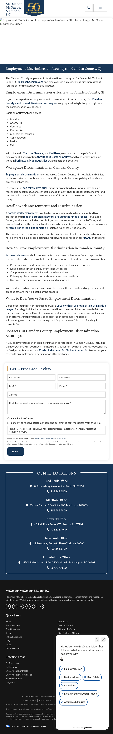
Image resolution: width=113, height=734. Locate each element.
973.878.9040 (59, 529)
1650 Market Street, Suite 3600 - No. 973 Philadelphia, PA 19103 (58, 562)
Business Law (12, 663)
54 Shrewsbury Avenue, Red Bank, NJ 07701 (58, 486)
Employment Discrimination (19, 674)
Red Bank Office (56, 481)
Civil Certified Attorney (69, 633)
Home (8, 621)
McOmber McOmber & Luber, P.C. (14, 9)
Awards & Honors (66, 625)
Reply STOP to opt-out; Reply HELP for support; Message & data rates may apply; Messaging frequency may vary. (52, 430)
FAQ (8, 640)
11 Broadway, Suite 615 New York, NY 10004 (58, 543)
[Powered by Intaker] (88, 728)
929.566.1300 (59, 548)
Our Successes (13, 648)
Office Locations (14, 636)
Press (8, 644)
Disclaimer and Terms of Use (44, 438)
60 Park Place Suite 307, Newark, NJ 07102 (58, 524)
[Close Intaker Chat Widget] (103, 639)
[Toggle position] (97, 639)
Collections (11, 667)
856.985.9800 (59, 510)
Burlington (21, 160)
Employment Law (14, 678)
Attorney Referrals (67, 629)
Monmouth (35, 160)
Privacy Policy (60, 438)
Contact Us (63, 621)
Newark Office (56, 519)
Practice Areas (13, 629)
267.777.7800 (59, 567)
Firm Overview (13, 625)
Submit (16, 451)
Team (8, 633)
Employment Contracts (17, 670)
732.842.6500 (59, 491)
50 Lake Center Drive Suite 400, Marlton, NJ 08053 (58, 505)
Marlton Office (56, 500)
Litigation (10, 682)
